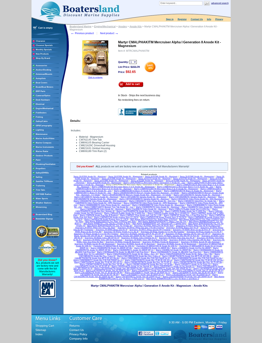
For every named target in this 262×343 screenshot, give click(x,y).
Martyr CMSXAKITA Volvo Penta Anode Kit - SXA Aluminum (196, 199)
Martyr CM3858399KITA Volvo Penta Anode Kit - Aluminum (105, 205)
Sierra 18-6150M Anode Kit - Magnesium (125, 176)
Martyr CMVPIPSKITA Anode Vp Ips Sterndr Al (131, 266)
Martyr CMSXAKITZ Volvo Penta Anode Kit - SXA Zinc (152, 201)
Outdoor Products (44, 156)
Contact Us (197, 19)
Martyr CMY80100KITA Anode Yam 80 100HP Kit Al (188, 275)
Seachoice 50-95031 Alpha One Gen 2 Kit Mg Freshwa (140, 228)
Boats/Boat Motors (44, 87)
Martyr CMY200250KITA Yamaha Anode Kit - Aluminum (192, 197)
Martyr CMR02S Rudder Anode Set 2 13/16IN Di (168, 213)
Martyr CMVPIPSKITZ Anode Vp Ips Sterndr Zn (174, 266)
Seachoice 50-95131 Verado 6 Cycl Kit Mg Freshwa (96, 234)
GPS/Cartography (44, 126)
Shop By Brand (43, 58)
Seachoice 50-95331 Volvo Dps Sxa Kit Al (176, 238)
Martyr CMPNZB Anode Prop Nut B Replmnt (99, 215)
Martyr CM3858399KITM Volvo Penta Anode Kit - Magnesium (158, 205)
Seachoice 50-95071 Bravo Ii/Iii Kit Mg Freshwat (150, 230)
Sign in (170, 19)
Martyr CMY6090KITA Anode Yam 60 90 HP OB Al (194, 272)
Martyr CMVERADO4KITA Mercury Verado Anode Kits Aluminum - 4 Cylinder (146, 193)
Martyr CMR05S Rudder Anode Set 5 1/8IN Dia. (185, 211)
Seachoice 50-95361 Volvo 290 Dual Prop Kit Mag (146, 240)
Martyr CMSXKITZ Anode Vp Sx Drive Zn (192, 264)
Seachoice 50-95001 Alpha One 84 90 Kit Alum (154, 226)
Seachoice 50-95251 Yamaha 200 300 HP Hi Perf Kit (177, 236)
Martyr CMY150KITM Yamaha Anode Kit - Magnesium (144, 197)
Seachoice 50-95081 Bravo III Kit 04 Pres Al (191, 230)
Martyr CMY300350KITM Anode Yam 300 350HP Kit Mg (118, 268)
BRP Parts (40, 91)
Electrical (40, 104)
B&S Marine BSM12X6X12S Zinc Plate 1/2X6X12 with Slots (110, 221)
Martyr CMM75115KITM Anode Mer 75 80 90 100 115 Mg (198, 260)
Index (39, 334)
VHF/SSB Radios (43, 194)
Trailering (40, 186)
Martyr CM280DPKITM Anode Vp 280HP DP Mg (111, 248)
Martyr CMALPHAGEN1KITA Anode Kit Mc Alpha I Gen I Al (132, 254)
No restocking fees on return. (134, 99)
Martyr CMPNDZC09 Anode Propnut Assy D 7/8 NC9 (163, 217)
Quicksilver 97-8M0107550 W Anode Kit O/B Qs (156, 246)
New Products (42, 54)
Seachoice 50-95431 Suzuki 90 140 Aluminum (200, 242)
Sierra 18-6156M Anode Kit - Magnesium (119, 179)
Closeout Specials (44, 45)
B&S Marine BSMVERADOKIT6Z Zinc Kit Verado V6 (109, 226)
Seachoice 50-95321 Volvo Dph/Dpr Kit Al (139, 238)
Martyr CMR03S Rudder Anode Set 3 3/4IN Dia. (124, 213)
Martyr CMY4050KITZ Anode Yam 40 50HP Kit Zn (153, 270)
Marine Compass (43, 143)
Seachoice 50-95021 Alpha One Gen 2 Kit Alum (95, 228)
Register (182, 19)
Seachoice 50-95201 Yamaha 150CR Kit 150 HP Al (141, 234)
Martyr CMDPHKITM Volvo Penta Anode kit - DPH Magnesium (150, 203)
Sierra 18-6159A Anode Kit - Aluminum (147, 181)
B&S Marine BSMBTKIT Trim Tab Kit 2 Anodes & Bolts (107, 223)
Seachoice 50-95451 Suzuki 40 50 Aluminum (136, 244)
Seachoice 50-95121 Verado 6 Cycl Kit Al (203, 232)
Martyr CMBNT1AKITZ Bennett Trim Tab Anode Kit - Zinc (109, 207)
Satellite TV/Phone (44, 181)
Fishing (39, 117)
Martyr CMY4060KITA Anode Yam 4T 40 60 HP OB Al (200, 270)
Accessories (41, 66)
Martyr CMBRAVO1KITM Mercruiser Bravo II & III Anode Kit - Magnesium (123, 187)
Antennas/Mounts (44, 74)
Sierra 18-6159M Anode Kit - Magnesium (183, 181)
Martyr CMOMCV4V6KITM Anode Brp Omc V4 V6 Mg (149, 264)
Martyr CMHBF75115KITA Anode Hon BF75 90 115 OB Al (186, 256)
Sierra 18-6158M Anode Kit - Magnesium (111, 181)
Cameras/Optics (43, 96)
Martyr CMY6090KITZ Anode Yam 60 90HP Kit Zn (142, 275)
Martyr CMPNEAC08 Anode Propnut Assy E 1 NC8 (106, 219)
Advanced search (220, 3)
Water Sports (42, 199)
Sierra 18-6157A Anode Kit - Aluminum (154, 179)
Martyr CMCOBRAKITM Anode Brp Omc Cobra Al (138, 256)
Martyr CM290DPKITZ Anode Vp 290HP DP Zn (133, 250)
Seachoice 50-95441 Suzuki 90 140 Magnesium (95, 244)
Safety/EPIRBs (42, 173)
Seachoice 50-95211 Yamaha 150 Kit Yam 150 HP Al (188, 234)
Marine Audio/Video (45, 138)
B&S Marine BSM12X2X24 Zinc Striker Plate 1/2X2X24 (153, 219)
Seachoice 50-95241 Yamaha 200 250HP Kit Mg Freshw (128, 236)
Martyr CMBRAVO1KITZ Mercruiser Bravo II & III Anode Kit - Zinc (185, 187)
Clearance (40, 41)
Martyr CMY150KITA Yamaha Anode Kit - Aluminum (96, 197)
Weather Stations (44, 203)
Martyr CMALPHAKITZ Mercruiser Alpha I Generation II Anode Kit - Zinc (154, 183)
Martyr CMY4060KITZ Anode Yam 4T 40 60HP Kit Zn (147, 272)
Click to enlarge (95, 77)
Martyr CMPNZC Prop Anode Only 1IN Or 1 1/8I (140, 215)
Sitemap (40, 330)
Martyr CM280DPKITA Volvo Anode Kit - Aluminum (157, 207)
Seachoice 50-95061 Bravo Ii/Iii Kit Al (111, 230)
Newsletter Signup (44, 219)
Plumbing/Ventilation (45, 164)
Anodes (122, 26)
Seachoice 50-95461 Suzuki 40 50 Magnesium (176, 244)
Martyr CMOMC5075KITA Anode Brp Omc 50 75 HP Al (147, 262)
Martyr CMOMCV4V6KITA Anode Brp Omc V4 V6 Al (102, 264)
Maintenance (41, 134)
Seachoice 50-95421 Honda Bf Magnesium (160, 242)
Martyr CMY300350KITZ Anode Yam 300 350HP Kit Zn (167, 268)
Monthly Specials (44, 50)
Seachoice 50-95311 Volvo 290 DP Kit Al (102, 238)
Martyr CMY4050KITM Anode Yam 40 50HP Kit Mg (108, 270)
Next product (109, 33)
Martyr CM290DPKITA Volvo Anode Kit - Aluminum (102, 209)
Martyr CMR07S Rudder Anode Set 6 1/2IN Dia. (189, 209)
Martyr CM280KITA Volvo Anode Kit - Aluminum (202, 207)
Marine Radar (42, 151)
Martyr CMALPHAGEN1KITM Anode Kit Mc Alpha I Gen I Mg (186, 254)
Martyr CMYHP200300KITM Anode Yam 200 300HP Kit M (187, 277)
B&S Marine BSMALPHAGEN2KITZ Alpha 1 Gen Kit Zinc (162, 221)
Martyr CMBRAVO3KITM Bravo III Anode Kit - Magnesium (189, 191)
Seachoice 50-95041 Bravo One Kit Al (182, 228)
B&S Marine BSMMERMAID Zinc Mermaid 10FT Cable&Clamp (159, 223)
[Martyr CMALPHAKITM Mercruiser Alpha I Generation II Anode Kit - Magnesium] (95, 75)
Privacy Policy (78, 334)
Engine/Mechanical (44, 108)
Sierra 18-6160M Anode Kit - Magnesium (104, 183)
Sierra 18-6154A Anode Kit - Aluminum (161, 176)
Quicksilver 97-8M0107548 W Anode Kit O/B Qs (113, 246)
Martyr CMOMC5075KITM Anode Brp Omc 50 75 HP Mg (198, 262)
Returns (74, 325)
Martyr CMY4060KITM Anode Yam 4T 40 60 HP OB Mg (98, 272)
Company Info (78, 338)
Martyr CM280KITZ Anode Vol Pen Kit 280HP (191, 248)
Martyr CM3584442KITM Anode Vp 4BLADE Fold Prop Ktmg (123, 252)
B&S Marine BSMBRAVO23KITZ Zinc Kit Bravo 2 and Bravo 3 (172, 279)
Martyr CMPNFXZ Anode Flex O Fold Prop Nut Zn (185, 215)
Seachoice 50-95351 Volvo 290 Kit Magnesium (102, 240)
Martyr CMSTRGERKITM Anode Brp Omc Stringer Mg (139, 211)
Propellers (40, 169)
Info (209, 19)
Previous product (82, 33)
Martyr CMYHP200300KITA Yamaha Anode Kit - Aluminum (144, 199)
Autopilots (41, 78)
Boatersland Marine (80, 26)
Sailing (39, 177)
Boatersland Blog (44, 214)
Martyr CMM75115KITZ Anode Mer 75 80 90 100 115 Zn (98, 262)
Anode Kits (136, 26)
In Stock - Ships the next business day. (139, 95)
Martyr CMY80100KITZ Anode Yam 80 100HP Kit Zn (138, 277)
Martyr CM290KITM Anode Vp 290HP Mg (173, 250)
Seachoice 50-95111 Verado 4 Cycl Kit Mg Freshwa (162, 232)
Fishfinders (41, 113)
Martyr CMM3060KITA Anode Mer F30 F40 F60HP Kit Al (145, 258)
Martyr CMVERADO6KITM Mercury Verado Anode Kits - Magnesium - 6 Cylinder (136, 195)
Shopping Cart (44, 325)
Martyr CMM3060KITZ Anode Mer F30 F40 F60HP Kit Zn (98, 260)
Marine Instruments (45, 147)
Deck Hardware (43, 100)
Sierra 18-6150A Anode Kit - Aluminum (89, 176)
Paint (38, 160)
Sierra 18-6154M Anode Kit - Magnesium (197, 176)
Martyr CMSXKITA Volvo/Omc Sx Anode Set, (197, 201)
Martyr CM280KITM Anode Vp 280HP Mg (152, 248)
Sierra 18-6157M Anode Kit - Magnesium (190, 179)
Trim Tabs (40, 190)
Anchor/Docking (43, 70)
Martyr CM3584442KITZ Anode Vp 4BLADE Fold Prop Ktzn (176, 252)
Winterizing (41, 207)
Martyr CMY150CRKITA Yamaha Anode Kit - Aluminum (197, 195)
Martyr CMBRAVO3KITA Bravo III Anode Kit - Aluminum (138, 191)
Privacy (219, 19)
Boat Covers (41, 83)
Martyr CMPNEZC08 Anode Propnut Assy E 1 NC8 (116, 217)
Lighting (40, 130)
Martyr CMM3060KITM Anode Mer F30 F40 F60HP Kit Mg (197, 258)
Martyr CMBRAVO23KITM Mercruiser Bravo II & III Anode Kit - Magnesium (166, 189)
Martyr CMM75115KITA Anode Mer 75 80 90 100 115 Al (148, 260)
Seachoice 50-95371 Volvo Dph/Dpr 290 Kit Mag (189, 240)
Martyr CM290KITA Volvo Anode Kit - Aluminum (146, 209)
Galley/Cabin (42, 121)
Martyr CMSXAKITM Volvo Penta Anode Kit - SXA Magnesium (100, 201)
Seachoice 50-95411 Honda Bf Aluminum (123, 242)
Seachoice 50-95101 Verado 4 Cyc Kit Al (121, 232)
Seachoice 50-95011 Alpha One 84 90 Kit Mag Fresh (198, 226)
